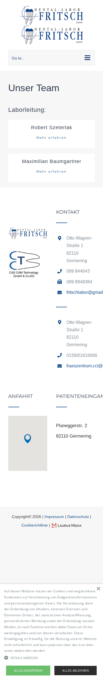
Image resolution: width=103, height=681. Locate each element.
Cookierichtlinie (34, 525)
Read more (55, 650)
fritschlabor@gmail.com (80, 292)
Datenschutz (78, 516)
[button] (27, 439)
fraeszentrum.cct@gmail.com (80, 365)
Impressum (54, 516)
